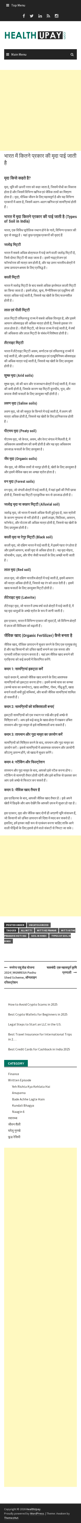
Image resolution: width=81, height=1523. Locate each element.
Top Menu (18, 5)
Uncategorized (39, 925)
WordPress (37, 1513)
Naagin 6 (18, 1112)
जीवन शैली (14, 1124)
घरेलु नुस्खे (14, 1130)
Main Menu (18, 54)
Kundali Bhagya (23, 1105)
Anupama (19, 1093)
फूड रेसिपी (14, 1137)
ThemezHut (11, 1518)
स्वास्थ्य (12, 1118)
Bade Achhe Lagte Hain (28, 1099)
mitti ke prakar (46, 930)
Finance (13, 1074)
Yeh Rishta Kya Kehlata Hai (31, 1086)
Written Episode (19, 1080)
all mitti (26, 930)
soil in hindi (39, 935)
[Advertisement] (40, 110)
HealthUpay (33, 1509)
